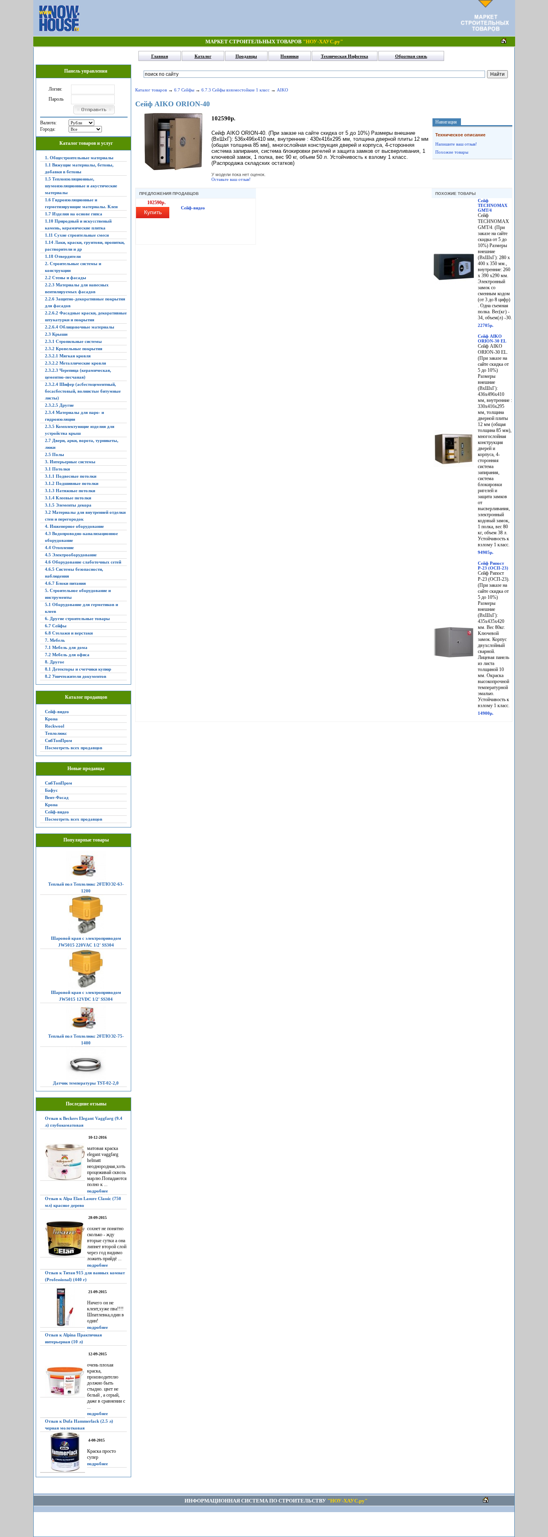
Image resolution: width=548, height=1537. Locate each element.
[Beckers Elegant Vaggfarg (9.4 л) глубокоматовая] (62, 1162)
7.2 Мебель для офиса (67, 654)
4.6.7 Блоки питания (65, 583)
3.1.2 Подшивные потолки (71, 483)
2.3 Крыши (56, 334)
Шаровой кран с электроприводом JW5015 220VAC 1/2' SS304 (86, 941)
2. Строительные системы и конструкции (73, 267)
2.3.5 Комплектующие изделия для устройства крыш (79, 430)
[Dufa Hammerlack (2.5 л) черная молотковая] (62, 1452)
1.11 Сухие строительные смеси (77, 235)
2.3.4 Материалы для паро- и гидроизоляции (74, 416)
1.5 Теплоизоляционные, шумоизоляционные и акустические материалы (81, 185)
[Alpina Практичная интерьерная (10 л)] (62, 1381)
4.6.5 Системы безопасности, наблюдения (74, 572)
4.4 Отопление (59, 547)
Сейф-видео (57, 711)
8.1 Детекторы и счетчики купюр (78, 669)
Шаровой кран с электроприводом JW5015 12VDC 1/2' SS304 (86, 996)
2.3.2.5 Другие (59, 405)
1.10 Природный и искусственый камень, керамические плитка (78, 224)
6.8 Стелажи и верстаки (69, 633)
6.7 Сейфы (56, 625)
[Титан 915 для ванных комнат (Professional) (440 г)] (62, 1307)
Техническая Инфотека (344, 56)
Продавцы (246, 56)
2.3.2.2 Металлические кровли (75, 363)
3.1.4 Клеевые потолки (68, 497)
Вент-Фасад (57, 797)
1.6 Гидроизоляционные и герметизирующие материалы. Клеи (81, 203)
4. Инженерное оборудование (74, 526)
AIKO (282, 89)
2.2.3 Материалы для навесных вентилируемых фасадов (77, 288)
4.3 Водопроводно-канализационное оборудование (81, 537)
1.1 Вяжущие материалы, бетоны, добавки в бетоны (79, 168)
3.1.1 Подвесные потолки (70, 476)
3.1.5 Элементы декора (68, 505)
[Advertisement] (270, 18)
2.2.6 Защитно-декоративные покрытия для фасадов (85, 302)
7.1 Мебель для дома (66, 647)
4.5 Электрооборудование (71, 554)
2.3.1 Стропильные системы (73, 341)
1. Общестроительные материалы (79, 157)
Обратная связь (411, 56)
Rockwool (54, 726)
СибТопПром (58, 740)
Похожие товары (451, 152)
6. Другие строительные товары (77, 618)
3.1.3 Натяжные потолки (70, 490)
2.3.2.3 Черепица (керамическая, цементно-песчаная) (78, 373)
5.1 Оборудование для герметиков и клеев (81, 608)
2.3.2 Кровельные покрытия (73, 348)
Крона (51, 718)
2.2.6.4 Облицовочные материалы (79, 326)
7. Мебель (55, 640)
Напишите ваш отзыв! (456, 144)
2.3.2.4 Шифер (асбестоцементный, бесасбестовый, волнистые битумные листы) (83, 391)
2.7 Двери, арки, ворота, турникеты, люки (81, 444)
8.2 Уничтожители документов (75, 676)
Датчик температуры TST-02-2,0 (86, 1083)
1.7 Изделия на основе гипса (73, 213)
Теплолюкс (56, 733)
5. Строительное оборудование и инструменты (78, 594)
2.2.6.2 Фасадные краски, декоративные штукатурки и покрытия (86, 316)
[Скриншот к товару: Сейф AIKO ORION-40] (173, 168)
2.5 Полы (54, 454)
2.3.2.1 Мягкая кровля (68, 355)
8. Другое (54, 661)
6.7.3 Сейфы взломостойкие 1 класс (235, 89)
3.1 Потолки (57, 468)
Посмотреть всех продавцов (73, 747)
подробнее (97, 1190)
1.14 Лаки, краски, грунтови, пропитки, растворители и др (85, 245)
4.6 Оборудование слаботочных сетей (83, 562)
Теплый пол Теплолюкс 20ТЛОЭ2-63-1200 (86, 887)
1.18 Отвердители (63, 256)
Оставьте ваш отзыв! (231, 179)
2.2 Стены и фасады (65, 277)
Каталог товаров (151, 89)
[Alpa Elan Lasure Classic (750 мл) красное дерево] (62, 1239)
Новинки (289, 56)
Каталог (203, 56)
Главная (159, 56)
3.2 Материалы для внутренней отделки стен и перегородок (85, 515)
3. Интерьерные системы (70, 461)
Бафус (51, 790)
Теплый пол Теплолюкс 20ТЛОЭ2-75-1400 (86, 1039)
